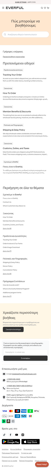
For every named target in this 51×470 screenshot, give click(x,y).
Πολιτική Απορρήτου (26, 461)
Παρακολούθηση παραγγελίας (14, 57)
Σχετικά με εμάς (26, 453)
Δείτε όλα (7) (7, 251)
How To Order (8, 217)
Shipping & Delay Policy (11, 262)
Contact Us (7, 202)
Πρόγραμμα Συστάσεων (14, 281)
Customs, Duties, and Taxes (13, 225)
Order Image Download (11, 247)
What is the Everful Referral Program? (16, 289)
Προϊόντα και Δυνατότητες (15, 236)
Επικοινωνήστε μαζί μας (10, 457)
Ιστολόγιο (5, 449)
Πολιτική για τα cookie (9, 461)
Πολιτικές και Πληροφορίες (15, 258)
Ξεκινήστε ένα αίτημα (13, 329)
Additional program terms (12, 292)
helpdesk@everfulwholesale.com (24, 374)
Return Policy (7, 266)
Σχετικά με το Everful (12, 194)
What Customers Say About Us (14, 206)
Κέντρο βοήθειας (16, 449)
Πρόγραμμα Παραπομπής (10, 453)
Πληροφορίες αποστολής (31, 449)
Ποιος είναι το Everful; (10, 198)
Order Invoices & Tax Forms (12, 243)
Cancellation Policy (10, 270)
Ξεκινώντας (8, 213)
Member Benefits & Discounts (14, 221)
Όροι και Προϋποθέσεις (28, 457)
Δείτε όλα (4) (7, 228)
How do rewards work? (11, 285)
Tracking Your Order (10, 240)
